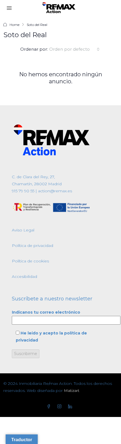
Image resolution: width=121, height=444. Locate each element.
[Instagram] (60, 406)
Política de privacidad (32, 245)
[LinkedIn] (71, 406)
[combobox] (74, 49)
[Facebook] (50, 406)
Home (14, 25)
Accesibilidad (24, 276)
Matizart (71, 390)
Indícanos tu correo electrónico (46, 312)
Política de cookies (30, 261)
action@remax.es (54, 190)
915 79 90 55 (23, 190)
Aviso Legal (23, 230)
